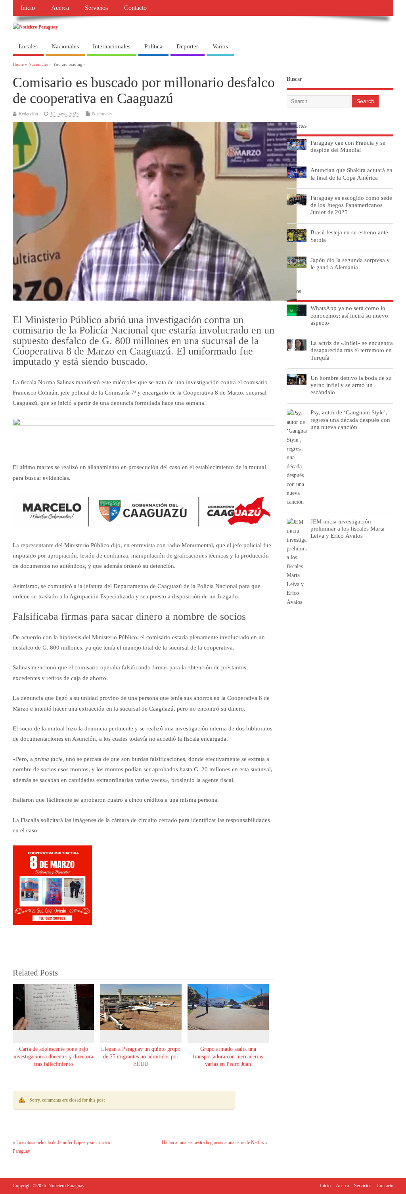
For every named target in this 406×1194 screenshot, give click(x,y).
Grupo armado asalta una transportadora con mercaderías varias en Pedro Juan (228, 1056)
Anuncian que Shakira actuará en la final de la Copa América (351, 173)
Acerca (60, 7)
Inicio (28, 7)
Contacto (135, 7)
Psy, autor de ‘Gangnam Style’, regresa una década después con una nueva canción (350, 419)
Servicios (96, 7)
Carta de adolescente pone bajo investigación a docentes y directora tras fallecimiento (53, 1056)
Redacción (28, 114)
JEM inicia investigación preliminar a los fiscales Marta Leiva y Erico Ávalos (347, 528)
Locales (28, 46)
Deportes (187, 46)
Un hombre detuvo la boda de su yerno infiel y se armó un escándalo (351, 384)
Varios (220, 46)
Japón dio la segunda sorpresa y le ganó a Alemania (350, 263)
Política (153, 46)
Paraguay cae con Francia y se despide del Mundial (347, 146)
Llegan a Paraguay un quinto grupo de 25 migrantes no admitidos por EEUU (140, 1056)
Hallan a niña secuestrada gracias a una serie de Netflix (213, 1142)
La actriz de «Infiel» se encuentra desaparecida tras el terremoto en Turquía (351, 349)
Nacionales (65, 46)
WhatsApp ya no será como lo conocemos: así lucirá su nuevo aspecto (349, 315)
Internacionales (111, 46)
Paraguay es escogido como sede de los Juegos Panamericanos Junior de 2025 (351, 204)
